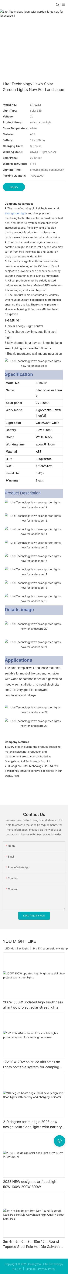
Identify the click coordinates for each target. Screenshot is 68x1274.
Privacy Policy (47, 1268)
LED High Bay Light (17, 948)
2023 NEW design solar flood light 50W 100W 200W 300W (30, 1184)
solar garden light (15, 213)
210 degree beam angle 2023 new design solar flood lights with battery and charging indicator (32, 1124)
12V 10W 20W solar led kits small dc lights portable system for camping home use (31, 1065)
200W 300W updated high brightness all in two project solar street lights (33, 1004)
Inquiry (14, 187)
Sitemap (30, 1268)
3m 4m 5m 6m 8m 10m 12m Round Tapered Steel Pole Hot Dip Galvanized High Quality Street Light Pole (33, 1244)
